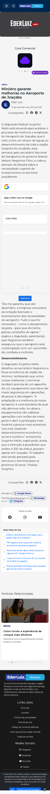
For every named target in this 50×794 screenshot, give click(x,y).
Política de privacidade (25, 717)
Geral (4, 84)
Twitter (25, 767)
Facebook (26, 755)
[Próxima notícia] (28, 288)
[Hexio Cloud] (25, 60)
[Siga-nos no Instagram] (25, 517)
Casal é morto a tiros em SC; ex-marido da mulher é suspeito (26, 559)
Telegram (17, 501)
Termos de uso (25, 722)
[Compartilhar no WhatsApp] (27, 113)
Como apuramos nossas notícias (25, 732)
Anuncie (25, 708)
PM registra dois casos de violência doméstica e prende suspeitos (24, 544)
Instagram (26, 750)
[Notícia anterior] (22, 288)
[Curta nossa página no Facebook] (10, 517)
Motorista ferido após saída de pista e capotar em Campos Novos (25, 551)
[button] (19, 71)
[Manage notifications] (45, 789)
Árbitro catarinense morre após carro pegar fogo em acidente (24, 536)
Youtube (26, 761)
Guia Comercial (25, 48)
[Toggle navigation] (6, 6)
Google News (24, 493)
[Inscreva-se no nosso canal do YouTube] (40, 517)
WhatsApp (39, 498)
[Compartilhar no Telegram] (36, 113)
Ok (12, 790)
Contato (25, 713)
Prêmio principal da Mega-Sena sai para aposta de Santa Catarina (26, 567)
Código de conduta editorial (25, 727)
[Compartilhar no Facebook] (31, 113)
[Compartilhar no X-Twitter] (41, 113)
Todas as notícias (25, 737)
